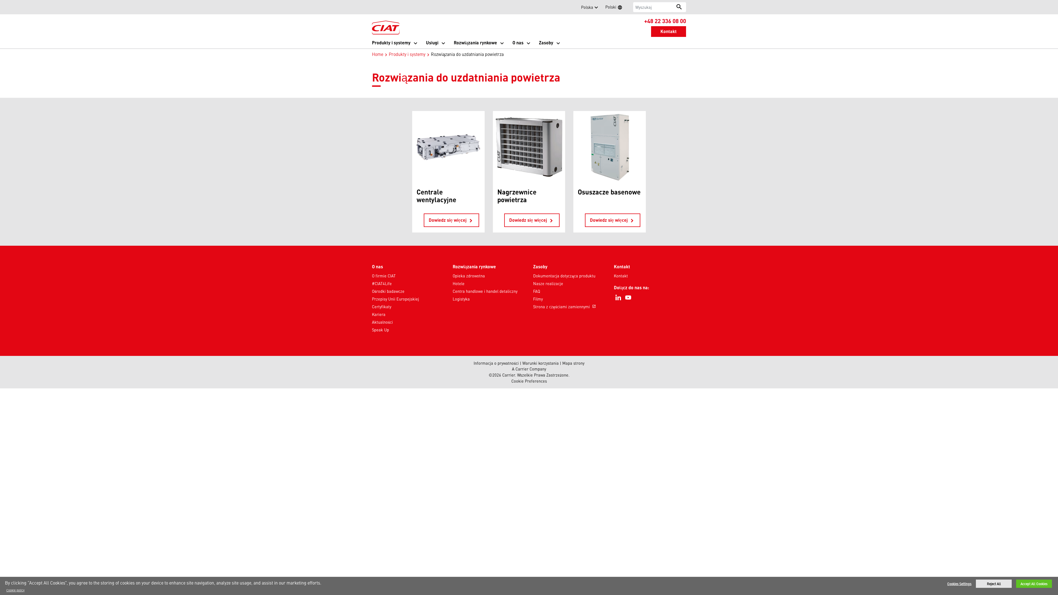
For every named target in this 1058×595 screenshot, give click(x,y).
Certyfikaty (381, 306)
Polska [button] (587, 7)
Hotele (459, 283)
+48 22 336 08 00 (665, 21)
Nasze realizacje (548, 283)
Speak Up (380, 329)
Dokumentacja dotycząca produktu (564, 275)
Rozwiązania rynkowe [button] (475, 42)
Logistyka (461, 299)
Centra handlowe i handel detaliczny (485, 291)
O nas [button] (517, 42)
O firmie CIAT (384, 275)
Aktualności (382, 322)
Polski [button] (615, 7)
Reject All (994, 584)
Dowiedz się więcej (451, 220)
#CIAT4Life (382, 283)
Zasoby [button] (546, 42)
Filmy (538, 299)
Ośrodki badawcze (388, 291)
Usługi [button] (432, 42)
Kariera (378, 314)
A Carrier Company (529, 369)
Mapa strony (573, 363)
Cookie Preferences (529, 381)
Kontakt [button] (668, 31)
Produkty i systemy (407, 54)
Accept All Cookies (1034, 584)
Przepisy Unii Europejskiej (395, 299)
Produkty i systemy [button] (391, 42)
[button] (375, 7)
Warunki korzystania (540, 363)
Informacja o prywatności (496, 363)
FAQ (536, 291)
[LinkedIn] (618, 297)
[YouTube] (628, 297)
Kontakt (621, 275)
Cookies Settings (959, 584)
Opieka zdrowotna (469, 275)
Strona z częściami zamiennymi (564, 306)
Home (377, 54)
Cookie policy (15, 590)
